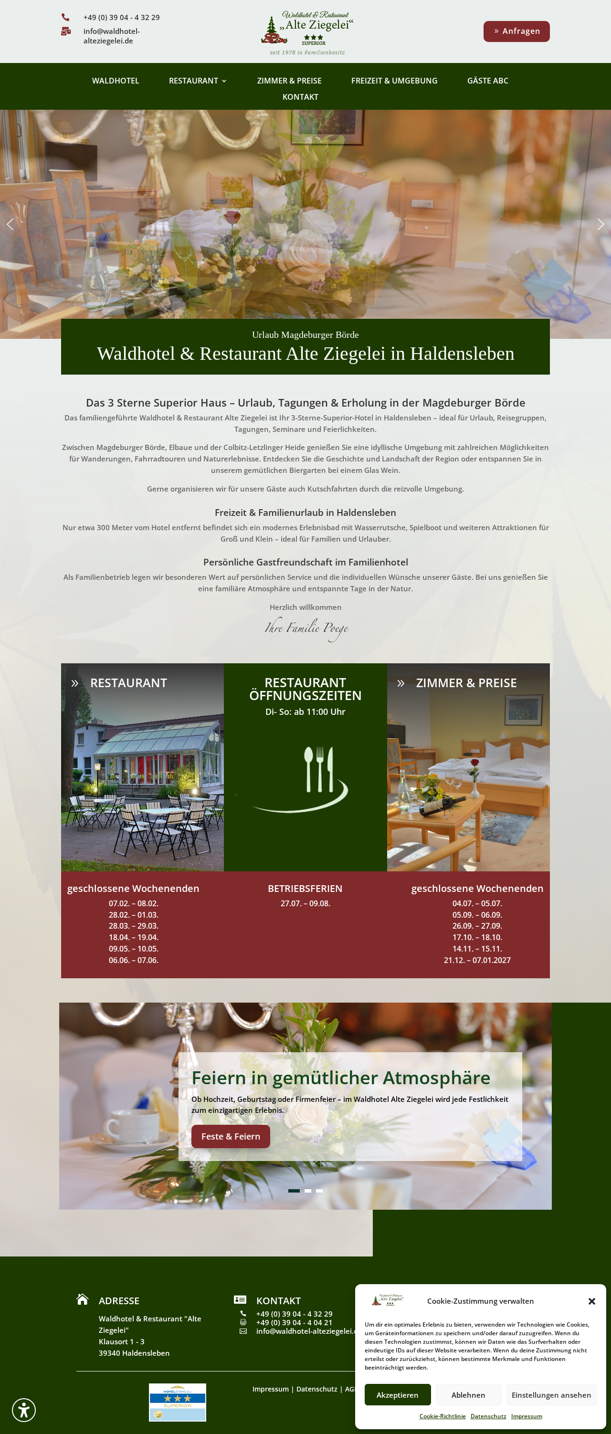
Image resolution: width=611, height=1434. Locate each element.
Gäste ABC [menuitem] (487, 81)
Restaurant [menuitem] (193, 81)
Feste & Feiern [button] (230, 1135)
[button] (24, 1410)
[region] (305, 224)
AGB (351, 1388)
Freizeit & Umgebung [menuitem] (394, 81)
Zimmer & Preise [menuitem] (289, 81)
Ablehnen (468, 1395)
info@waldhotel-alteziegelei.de (112, 35)
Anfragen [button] (521, 31)
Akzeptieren (398, 1395)
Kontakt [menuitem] (300, 98)
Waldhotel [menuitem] (115, 81)
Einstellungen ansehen (551, 1395)
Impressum (526, 1416)
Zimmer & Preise (466, 682)
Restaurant (128, 682)
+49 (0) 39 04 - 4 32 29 (122, 17)
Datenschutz (488, 1416)
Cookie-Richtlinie (443, 1416)
